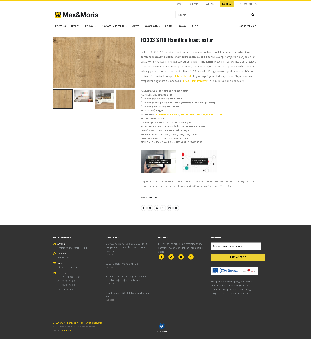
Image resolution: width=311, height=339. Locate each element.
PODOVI (89, 26)
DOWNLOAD (151, 26)
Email (176, 208)
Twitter (150, 208)
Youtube (181, 257)
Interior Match (183, 76)
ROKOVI (183, 26)
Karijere (226, 4)
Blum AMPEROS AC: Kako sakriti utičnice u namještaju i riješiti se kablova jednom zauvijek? (126, 247)
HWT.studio (66, 330)
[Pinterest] (245, 3)
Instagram (191, 257)
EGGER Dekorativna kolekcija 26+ (122, 263)
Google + (163, 208)
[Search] (252, 14)
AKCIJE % (75, 26)
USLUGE (169, 26)
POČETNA (60, 26)
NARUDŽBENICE (247, 26)
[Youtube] (250, 3)
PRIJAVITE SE (238, 257)
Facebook (144, 208)
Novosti (180, 4)
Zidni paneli (216, 114)
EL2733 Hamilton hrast (195, 81)
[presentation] (54, 62)
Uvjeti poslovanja (94, 323)
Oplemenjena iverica (167, 114)
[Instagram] (255, 3)
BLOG (195, 26)
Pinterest (170, 208)
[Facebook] (240, 3)
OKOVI (135, 26)
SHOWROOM (59, 323)
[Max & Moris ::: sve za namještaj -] (76, 15)
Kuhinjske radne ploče (194, 114)
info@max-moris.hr (67, 267)
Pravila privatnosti (75, 323)
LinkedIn (156, 208)
